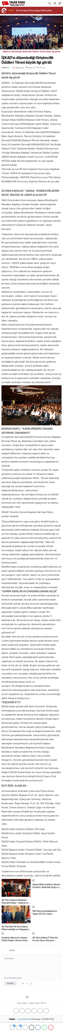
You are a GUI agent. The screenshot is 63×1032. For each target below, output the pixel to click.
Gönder (10, 983)
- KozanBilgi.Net (23, 1019)
